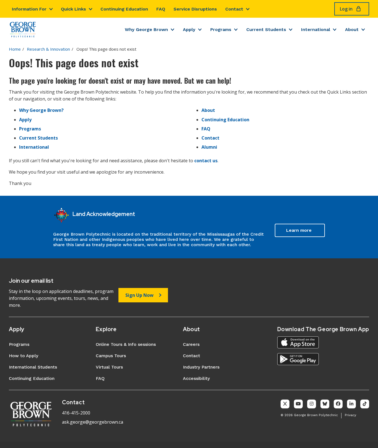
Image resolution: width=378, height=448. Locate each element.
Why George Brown (146, 29)
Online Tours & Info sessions (126, 344)
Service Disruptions (195, 9)
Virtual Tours (109, 367)
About (352, 29)
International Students (33, 367)
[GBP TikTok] (364, 404)
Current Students (266, 29)
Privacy (350, 415)
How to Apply (23, 355)
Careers (191, 344)
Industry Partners (201, 367)
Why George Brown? (41, 110)
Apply (189, 29)
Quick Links (73, 9)
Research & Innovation (48, 49)
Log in (346, 9)
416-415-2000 (76, 413)
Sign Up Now (139, 295)
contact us (206, 161)
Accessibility (196, 378)
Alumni (209, 147)
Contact (234, 9)
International (315, 29)
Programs (220, 29)
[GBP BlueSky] (324, 404)
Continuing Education (124, 9)
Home (15, 49)
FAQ (160, 9)
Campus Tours (111, 355)
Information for (29, 9)
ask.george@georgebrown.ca (92, 422)
